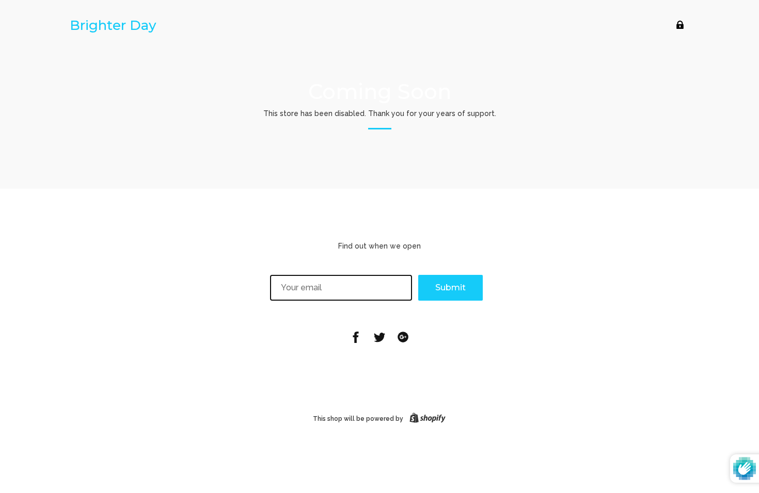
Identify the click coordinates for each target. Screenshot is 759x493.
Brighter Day (113, 25)
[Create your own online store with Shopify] (425, 418)
